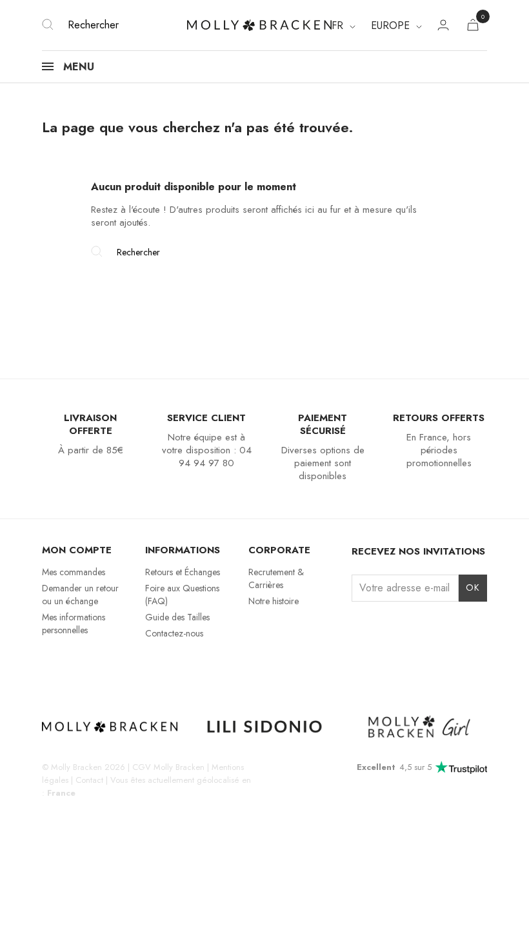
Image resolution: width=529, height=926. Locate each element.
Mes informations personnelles (73, 623)
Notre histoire (273, 601)
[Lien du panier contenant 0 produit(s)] (472, 27)
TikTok (95, 668)
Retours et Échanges (182, 572)
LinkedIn (139, 668)
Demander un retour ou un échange (80, 594)
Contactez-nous (174, 633)
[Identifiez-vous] (443, 26)
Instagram (50, 668)
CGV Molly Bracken (168, 767)
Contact (89, 780)
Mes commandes (73, 572)
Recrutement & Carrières (276, 578)
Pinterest (117, 668)
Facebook (72, 668)
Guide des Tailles (177, 617)
